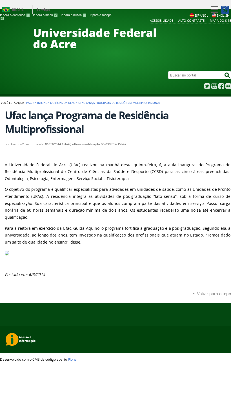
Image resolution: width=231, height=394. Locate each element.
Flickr (228, 86)
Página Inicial (36, 103)
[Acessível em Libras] (225, 9)
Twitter (207, 86)
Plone (72, 359)
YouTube (214, 86)
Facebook (221, 86)
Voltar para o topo (214, 293)
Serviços (43, 9)
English (223, 15)
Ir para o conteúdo (14, 15)
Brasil (18, 9)
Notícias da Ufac (62, 103)
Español (201, 15)
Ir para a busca (73, 15)
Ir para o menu (45, 15)
